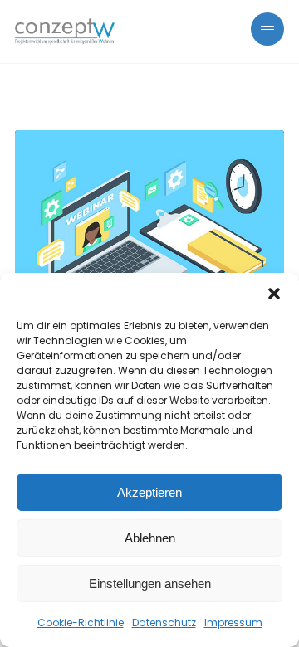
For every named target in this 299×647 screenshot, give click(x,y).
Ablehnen (150, 538)
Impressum (233, 622)
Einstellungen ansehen (150, 583)
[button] (274, 293)
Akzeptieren (149, 492)
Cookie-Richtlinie (80, 622)
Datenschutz (164, 622)
